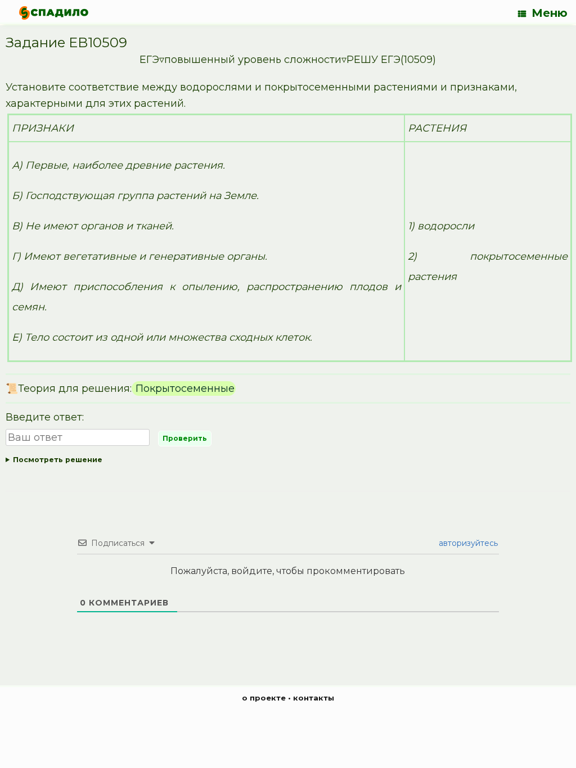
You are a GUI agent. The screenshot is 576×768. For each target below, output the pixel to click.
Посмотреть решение (57, 459)
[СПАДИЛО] (54, 13)
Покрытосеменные (184, 388)
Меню (550, 13)
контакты (313, 697)
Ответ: (282, 461)
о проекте (264, 697)
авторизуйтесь (467, 543)
